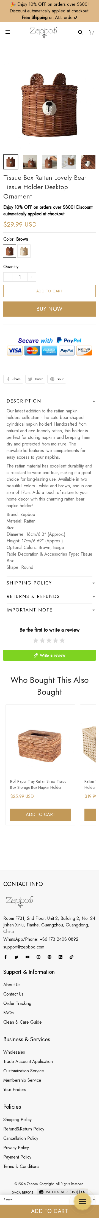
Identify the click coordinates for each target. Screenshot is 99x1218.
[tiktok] (73, 957)
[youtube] (29, 957)
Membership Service (22, 1080)
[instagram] (40, 957)
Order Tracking (17, 1003)
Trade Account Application (28, 1061)
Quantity (10, 266)
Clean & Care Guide (22, 1022)
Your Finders (14, 1089)
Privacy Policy (16, 1147)
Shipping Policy (17, 1119)
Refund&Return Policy (23, 1129)
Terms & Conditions (21, 1166)
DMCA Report (23, 1192)
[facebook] (7, 957)
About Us (11, 985)
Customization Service (23, 1071)
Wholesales (14, 1052)
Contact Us (13, 994)
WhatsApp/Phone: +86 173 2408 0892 (40, 939)
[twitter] (18, 957)
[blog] (62, 957)
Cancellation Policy (20, 1138)
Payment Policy (17, 1157)
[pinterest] (51, 957)
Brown (22, 239)
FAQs (8, 1013)
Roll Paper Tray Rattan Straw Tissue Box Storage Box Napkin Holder (38, 784)
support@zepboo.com (23, 947)
